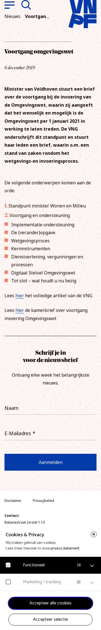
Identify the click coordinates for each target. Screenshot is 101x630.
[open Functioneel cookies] (92, 566)
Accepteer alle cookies (50, 603)
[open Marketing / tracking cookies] (92, 583)
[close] (94, 534)
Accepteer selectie (50, 619)
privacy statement (64, 548)
